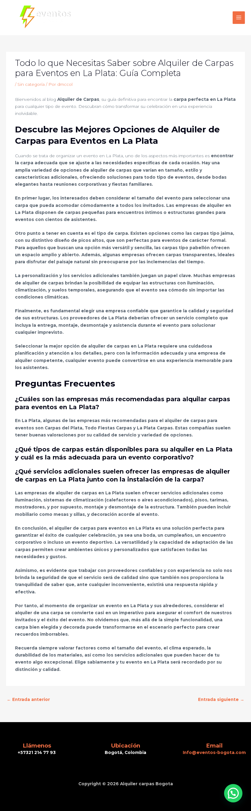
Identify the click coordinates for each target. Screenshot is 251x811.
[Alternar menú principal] (239, 17)
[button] (233, 793)
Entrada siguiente (221, 699)
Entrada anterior (28, 699)
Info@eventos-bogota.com (214, 752)
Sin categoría (31, 84)
